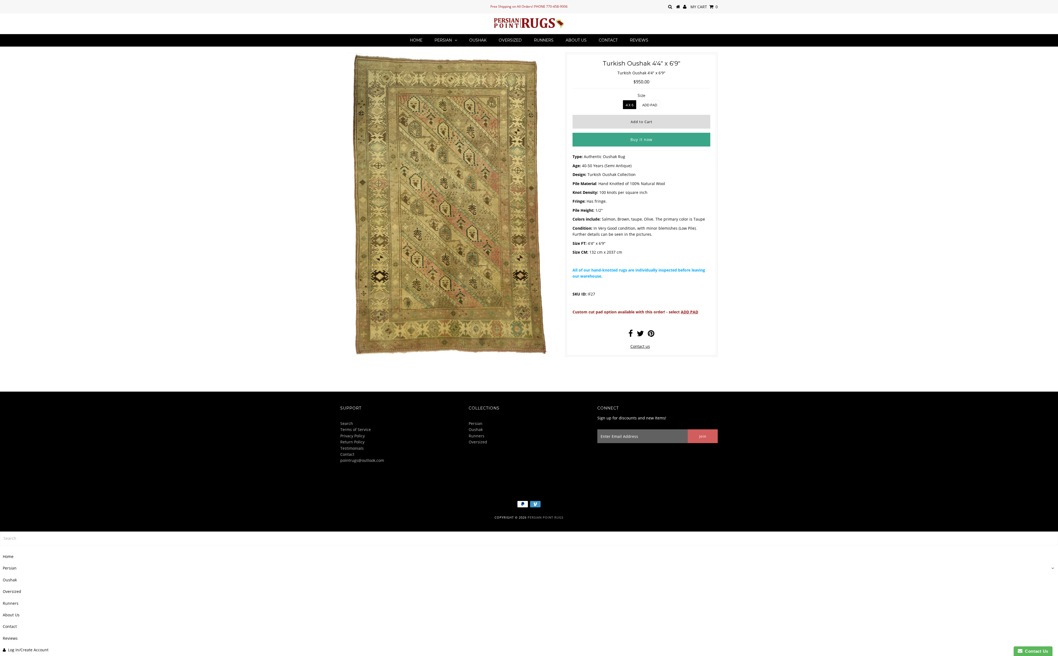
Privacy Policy (352, 435)
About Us (576, 40)
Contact (608, 40)
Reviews (639, 40)
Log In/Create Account (28, 649)
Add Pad (649, 104)
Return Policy (352, 441)
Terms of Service (355, 429)
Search (346, 423)
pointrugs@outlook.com (362, 460)
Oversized (510, 40)
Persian (443, 40)
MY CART (704, 6)
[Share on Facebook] (630, 334)
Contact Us (1035, 651)
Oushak (478, 40)
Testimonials (352, 448)
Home (416, 40)
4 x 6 (629, 104)
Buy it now (641, 139)
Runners (544, 40)
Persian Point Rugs (545, 517)
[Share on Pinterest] (651, 334)
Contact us (640, 346)
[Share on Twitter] (640, 334)
